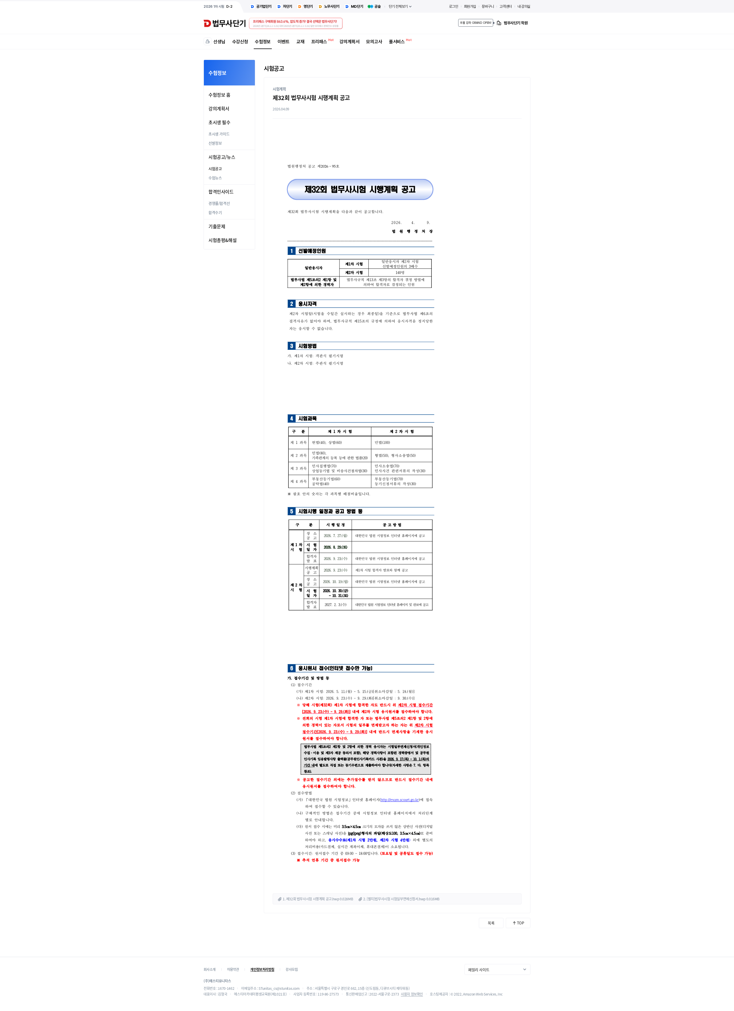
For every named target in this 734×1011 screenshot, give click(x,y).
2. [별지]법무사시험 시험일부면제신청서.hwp (394, 898)
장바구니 (488, 6)
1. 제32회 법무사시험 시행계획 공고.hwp (311, 898)
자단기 (287, 6)
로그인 (453, 6)
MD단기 (357, 6)
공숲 (377, 6)
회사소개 (210, 969)
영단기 (308, 6)
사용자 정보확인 (412, 994)
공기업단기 (264, 6)
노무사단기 (331, 6)
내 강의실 (524, 6)
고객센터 (505, 6)
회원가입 (470, 6)
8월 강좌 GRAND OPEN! (475, 23)
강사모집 (292, 969)
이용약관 (233, 969)
